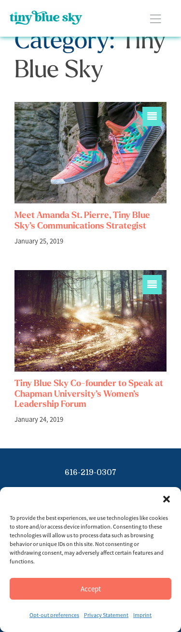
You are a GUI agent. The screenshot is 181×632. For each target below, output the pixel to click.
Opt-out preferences (54, 615)
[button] (166, 499)
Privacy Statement (106, 615)
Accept (91, 588)
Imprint (142, 615)
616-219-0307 (90, 472)
